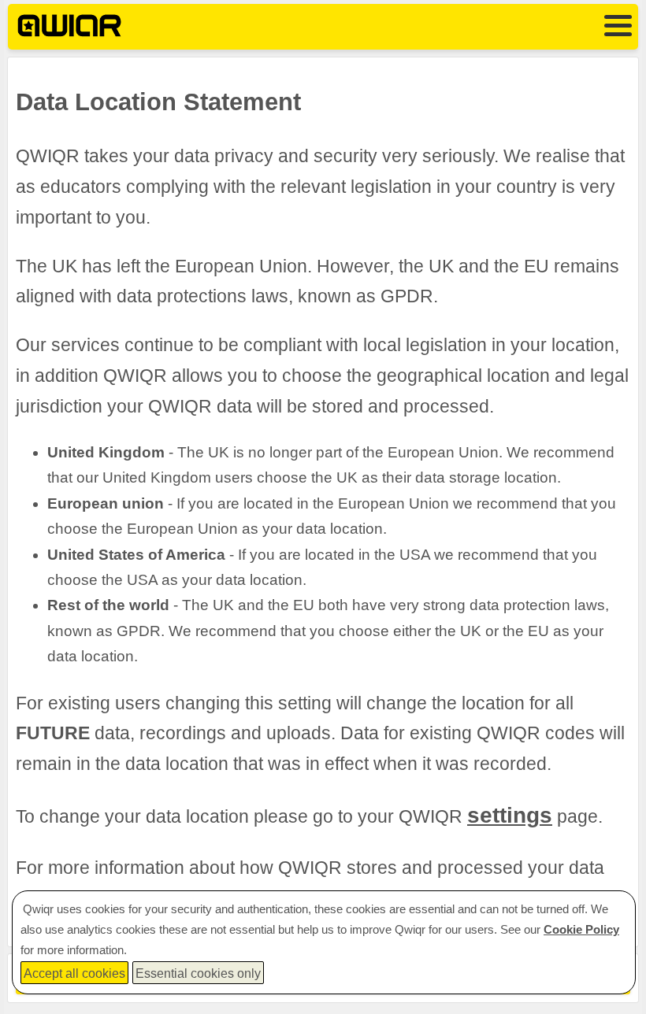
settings (509, 815)
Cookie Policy (581, 929)
